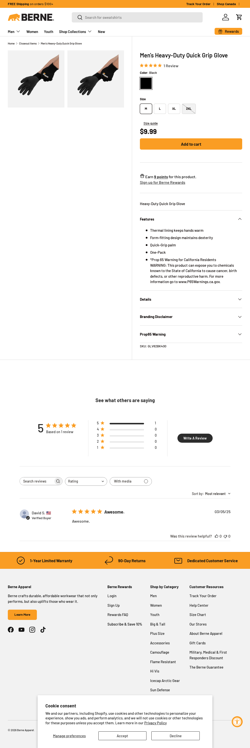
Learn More (22, 614)
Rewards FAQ (117, 614)
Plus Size (157, 633)
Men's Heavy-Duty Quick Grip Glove (61, 43)
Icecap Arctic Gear (165, 680)
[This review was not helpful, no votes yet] (225, 536)
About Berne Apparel (205, 633)
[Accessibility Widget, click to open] (237, 721)
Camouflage (159, 652)
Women (32, 31)
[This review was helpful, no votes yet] (216, 536)
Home (11, 43)
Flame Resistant (163, 662)
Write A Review (195, 438)
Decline (176, 736)
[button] (239, 17)
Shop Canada (226, 4)
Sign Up (113, 605)
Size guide (151, 123)
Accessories (160, 643)
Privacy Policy (155, 723)
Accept (122, 736)
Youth (48, 31)
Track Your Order (198, 4)
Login (111, 596)
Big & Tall (157, 624)
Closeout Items (28, 43)
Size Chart (197, 614)
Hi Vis (154, 671)
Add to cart (191, 144)
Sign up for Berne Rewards (162, 182)
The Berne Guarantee (206, 667)
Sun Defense (160, 690)
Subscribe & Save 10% (124, 624)
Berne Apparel (25, 730)
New (101, 31)
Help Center (198, 605)
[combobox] (137, 17)
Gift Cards (197, 643)
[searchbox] (36, 481)
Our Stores (198, 624)
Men (153, 596)
